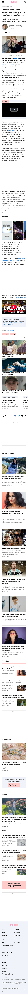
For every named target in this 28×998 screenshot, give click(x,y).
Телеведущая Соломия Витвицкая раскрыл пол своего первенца (13, 477)
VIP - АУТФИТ (17, 942)
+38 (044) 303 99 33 (14, 886)
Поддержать (15, 785)
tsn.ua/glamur (10, 330)
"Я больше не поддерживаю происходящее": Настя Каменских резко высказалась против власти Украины (12, 514)
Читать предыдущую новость (9, 397)
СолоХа (16, 59)
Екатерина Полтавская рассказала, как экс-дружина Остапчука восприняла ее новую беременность (14, 819)
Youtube (16, 323)
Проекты (16, 929)
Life (3, 929)
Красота (16, 939)
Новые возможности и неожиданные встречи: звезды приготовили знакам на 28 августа (14, 837)
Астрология (5, 936)
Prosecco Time (5, 959)
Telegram (6, 323)
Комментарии (9, 416)
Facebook (11, 323)
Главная (4, 6)
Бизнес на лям (5, 965)
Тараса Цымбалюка (8, 65)
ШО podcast (5, 956)
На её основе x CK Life (7, 945)
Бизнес (4, 932)
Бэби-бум (13, 334)
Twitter (20, 323)
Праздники (17, 936)
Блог (3, 942)
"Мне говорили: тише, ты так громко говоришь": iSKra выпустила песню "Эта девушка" (13, 648)
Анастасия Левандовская (15, 25)
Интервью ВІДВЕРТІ (7, 953)
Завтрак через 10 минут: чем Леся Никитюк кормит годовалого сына (13, 697)
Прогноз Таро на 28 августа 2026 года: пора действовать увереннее (14, 763)
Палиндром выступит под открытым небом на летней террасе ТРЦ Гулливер (13, 581)
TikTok (23, 297)
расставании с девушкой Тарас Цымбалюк (14, 259)
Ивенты (4, 962)
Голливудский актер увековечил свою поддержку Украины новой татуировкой (10, 403)
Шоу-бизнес (10, 6)
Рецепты (4, 939)
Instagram (17, 297)
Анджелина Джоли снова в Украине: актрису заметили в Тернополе (13, 549)
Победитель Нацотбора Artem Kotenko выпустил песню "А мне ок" (14, 616)
